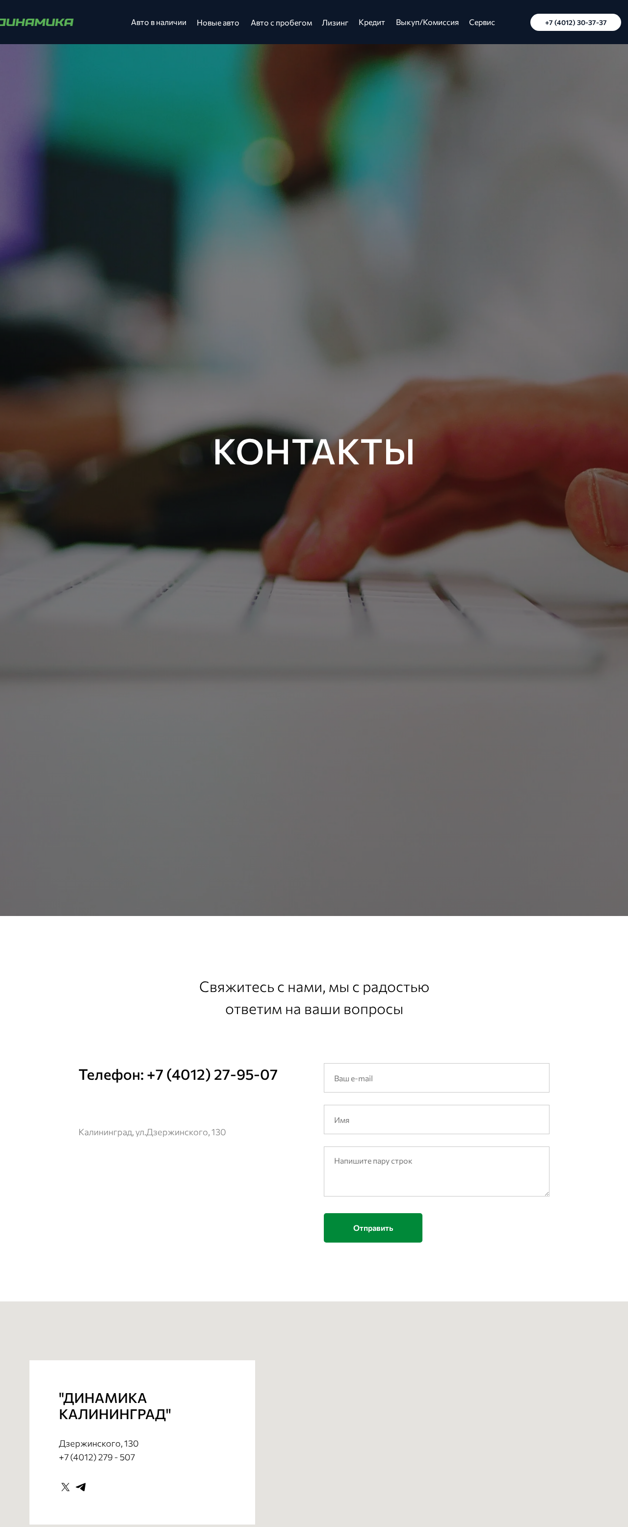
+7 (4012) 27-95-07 (212, 1074)
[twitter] (65, 1487)
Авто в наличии (158, 21)
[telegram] (81, 1487)
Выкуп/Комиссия (427, 21)
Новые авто (218, 22)
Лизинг (335, 22)
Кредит (372, 21)
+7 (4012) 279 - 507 (97, 1456)
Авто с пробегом (281, 22)
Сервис (482, 21)
